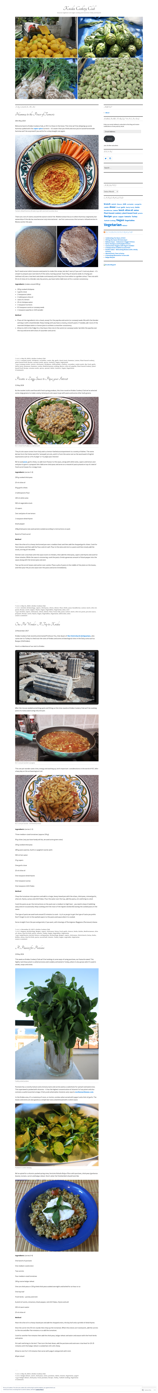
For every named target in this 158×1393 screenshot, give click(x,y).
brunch (107, 204)
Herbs (66, 608)
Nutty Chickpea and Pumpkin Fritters (117, 244)
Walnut (124, 225)
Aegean (23, 931)
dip (53, 360)
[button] (36, 246)
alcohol (23, 608)
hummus (71, 360)
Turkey (45, 933)
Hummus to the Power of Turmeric (34, 114)
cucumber (42, 360)
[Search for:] (123, 168)
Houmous (27, 366)
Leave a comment (21, 616)
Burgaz (38, 931)
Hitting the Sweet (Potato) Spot (116, 240)
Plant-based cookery (87, 360)
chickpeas (35, 360)
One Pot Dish (26, 933)
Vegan (58, 362)
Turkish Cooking (64, 1378)
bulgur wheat (25, 1376)
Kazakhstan (76, 608)
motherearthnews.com (84, 1092)
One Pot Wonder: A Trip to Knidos (37, 624)
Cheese (119, 204)
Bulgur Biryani (110, 257)
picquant (18, 614)
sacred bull (43, 937)
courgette (137, 204)
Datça (57, 931)
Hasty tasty (63, 360)
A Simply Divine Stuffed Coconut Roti (117, 248)
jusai (25, 462)
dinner (56, 608)
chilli (124, 204)
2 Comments (19, 1380)
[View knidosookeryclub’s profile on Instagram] (110, 158)
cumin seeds (79, 364)
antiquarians (44, 935)
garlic (57, 360)
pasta (17, 610)
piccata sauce (91, 612)
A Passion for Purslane (29, 948)
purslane (51, 1376)
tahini (52, 368)
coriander (130, 204)
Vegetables (49, 610)
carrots (33, 364)
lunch (88, 608)
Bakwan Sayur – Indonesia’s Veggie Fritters (120, 242)
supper (32, 610)
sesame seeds (38, 362)
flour (61, 608)
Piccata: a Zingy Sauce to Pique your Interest (41, 379)
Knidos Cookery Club (79, 8)
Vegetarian (64, 362)
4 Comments (19, 370)
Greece (70, 931)
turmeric (52, 362)
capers (38, 608)
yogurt (76, 1376)
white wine (62, 614)
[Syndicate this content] (104, 232)
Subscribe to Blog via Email (121, 119)
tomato (39, 933)
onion (46, 1376)
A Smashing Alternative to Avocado (117, 255)
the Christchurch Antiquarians (79, 636)
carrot (33, 1376)
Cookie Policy (40, 1389)
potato (140, 213)
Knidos (80, 931)
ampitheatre (24, 935)
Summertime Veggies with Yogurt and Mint (119, 246)
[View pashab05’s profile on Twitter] (106, 158)
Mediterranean (89, 931)
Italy (59, 612)
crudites (64, 364)
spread (47, 368)
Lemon (77, 360)
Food (89, 364)
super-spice (38, 128)
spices (46, 362)
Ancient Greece (34, 935)
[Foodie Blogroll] (110, 265)
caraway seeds (26, 360)
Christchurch (82, 935)
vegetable (67, 937)
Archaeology (31, 608)
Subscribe (109, 139)
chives (51, 608)
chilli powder (56, 364)
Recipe (30, 362)
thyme (37, 610)
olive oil (68, 366)
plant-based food (21, 362)
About (107, 113)
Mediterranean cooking (51, 366)
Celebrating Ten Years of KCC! (115, 238)
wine (64, 610)
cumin (49, 360)
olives (20, 933)
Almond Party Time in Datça (114, 253)
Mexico (62, 366)
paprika (73, 366)
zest (67, 610)
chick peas (40, 364)
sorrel (27, 610)
